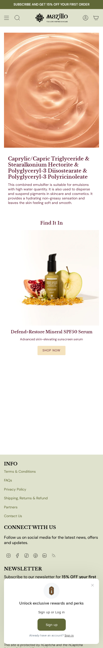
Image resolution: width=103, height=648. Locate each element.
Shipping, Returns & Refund (26, 498)
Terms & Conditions (20, 471)
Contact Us (13, 516)
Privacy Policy (15, 489)
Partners (11, 507)
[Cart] (96, 18)
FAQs (8, 480)
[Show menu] (7, 18)
